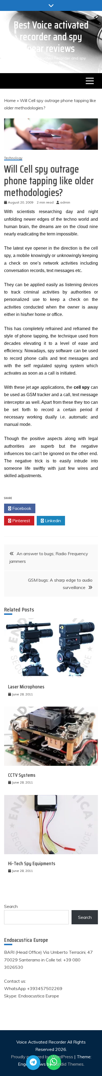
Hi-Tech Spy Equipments (31, 863)
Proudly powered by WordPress (42, 1056)
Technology (13, 158)
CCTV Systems (22, 775)
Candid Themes (68, 1064)
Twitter (52, 508)
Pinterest (20, 520)
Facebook (21, 508)
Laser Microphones (26, 687)
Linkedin (52, 520)
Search (11, 906)
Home (10, 100)
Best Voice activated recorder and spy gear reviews (51, 36)
